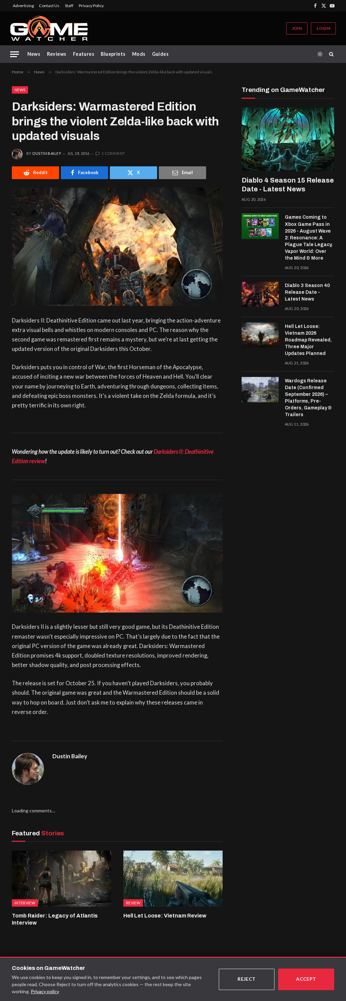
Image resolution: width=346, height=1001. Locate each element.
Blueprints (113, 54)
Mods (139, 54)
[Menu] (14, 54)
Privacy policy (45, 991)
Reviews (57, 54)
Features (83, 54)
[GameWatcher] (49, 28)
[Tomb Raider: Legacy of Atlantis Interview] (61, 878)
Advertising (23, 5)
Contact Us (49, 5)
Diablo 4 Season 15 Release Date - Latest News (288, 184)
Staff (69, 5)
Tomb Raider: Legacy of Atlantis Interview (55, 919)
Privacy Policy (91, 5)
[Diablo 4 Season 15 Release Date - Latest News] (288, 139)
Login (323, 28)
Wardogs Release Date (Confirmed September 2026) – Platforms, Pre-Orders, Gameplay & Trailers (308, 397)
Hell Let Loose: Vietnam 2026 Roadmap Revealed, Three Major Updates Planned (308, 340)
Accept (306, 979)
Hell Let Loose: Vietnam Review (164, 916)
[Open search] (332, 54)
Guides (160, 54)
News (34, 54)
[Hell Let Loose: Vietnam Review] (173, 878)
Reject (247, 979)
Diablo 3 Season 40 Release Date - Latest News (307, 292)
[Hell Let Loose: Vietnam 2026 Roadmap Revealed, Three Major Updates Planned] (260, 335)
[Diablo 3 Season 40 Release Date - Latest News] (260, 294)
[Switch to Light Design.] (320, 54)
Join (297, 28)
